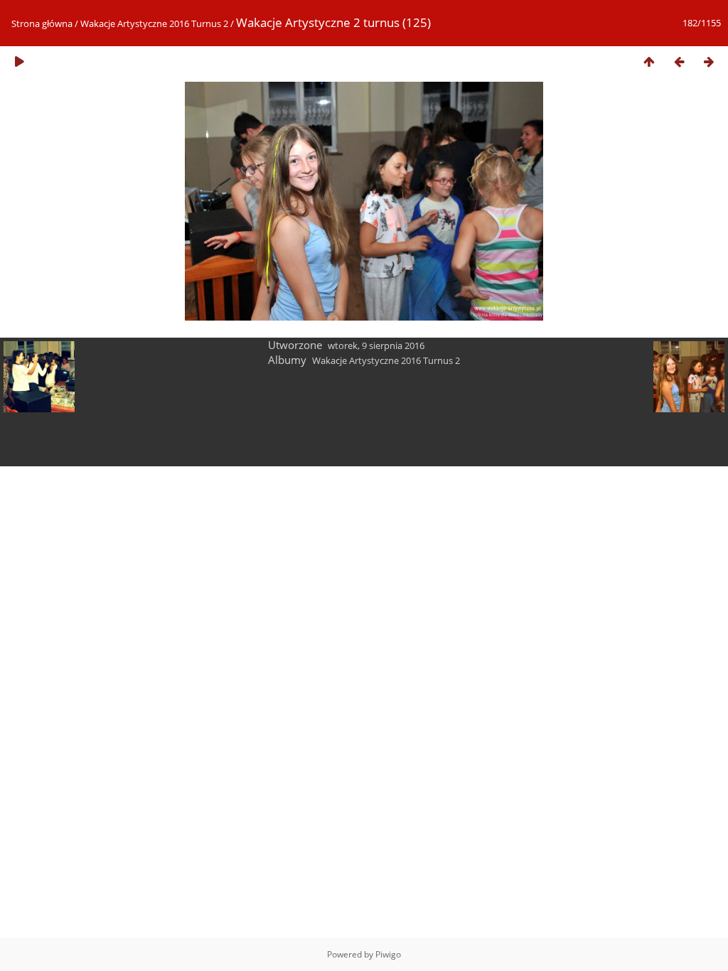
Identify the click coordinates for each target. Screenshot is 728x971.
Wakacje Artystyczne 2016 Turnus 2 (154, 23)
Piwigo (388, 954)
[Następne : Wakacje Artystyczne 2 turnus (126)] (709, 61)
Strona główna (42, 23)
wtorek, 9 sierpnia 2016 (376, 345)
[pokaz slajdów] (19, 61)
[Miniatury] (649, 61)
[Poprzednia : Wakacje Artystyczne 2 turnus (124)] (679, 61)
